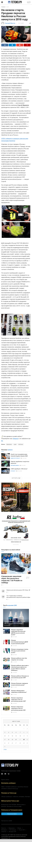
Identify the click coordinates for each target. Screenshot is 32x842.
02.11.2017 (21, 23)
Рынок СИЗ (22, 830)
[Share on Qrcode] (27, 45)
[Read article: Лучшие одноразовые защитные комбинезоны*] (6, 692)
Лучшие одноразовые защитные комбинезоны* (19, 691)
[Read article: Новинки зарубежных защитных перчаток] (5, 464)
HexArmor (9, 444)
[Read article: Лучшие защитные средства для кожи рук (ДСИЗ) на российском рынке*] (6, 631)
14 (20, 736)
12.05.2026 (14, 645)
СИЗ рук (20, 444)
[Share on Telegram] (12, 45)
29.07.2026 (14, 636)
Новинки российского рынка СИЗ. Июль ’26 (18, 590)
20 (16, 739)
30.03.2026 (23, 465)
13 (16, 736)
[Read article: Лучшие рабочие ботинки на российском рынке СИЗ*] (6, 677)
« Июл (5, 749)
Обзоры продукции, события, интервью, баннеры (15, 796)
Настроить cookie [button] (6, 820)
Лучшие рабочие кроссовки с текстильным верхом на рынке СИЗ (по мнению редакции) (20, 668)
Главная (3, 6)
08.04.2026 (14, 654)
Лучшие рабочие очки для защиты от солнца (19, 659)
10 (4, 736)
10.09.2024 (14, 703)
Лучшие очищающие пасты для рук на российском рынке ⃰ (19, 650)
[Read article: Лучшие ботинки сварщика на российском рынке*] (6, 684)
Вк (2, 441)
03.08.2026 (7, 625)
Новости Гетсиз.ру (15, 458)
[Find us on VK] (8, 774)
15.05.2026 (24, 458)
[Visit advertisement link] (16, 497)
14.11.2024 (14, 679)
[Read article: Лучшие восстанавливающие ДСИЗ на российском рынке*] (6, 641)
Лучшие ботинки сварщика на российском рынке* (19, 684)
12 (12, 736)
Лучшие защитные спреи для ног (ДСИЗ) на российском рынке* (14, 622)
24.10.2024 (14, 694)
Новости (3, 828)
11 (8, 736)
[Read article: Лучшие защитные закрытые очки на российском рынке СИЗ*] (6, 699)
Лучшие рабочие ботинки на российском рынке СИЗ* (20, 676)
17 (4, 739)
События (3, 831)
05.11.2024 (14, 687)
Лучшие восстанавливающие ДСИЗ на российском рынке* (19, 641)
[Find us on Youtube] (5, 774)
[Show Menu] (2, 2)
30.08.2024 (14, 712)
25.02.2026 (19, 471)
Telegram (15, 438)
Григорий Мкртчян (10, 23)
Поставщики (12, 830)
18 (8, 739)
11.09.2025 (14, 672)
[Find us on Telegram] (2, 774)
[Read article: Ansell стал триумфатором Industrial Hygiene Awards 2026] (5, 456)
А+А (8, 6)
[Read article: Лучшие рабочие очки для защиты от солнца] (6, 659)
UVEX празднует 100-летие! (19, 469)
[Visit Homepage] (15, 2)
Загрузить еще (16, 478)
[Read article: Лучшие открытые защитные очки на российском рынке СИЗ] (6, 708)
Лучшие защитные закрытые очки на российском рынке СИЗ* (18, 699)
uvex (15, 444)
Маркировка (12, 828)
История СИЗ (12, 831)
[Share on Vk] (4, 45)
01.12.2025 (14, 661)
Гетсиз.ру (13, 471)
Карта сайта (5, 779)
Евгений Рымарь (15, 465)
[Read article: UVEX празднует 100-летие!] (5, 471)
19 (12, 739)
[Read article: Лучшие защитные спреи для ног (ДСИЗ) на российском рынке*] (16, 618)
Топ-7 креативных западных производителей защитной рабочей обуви (18, 596)
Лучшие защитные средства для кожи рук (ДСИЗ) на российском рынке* (18, 632)
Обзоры (19, 828)
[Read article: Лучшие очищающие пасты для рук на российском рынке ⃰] (6, 650)
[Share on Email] (19, 45)
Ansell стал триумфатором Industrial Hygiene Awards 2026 (19, 455)
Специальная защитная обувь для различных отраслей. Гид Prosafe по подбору (11, 579)
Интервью (4, 830)
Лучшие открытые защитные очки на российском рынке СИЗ (18, 708)
